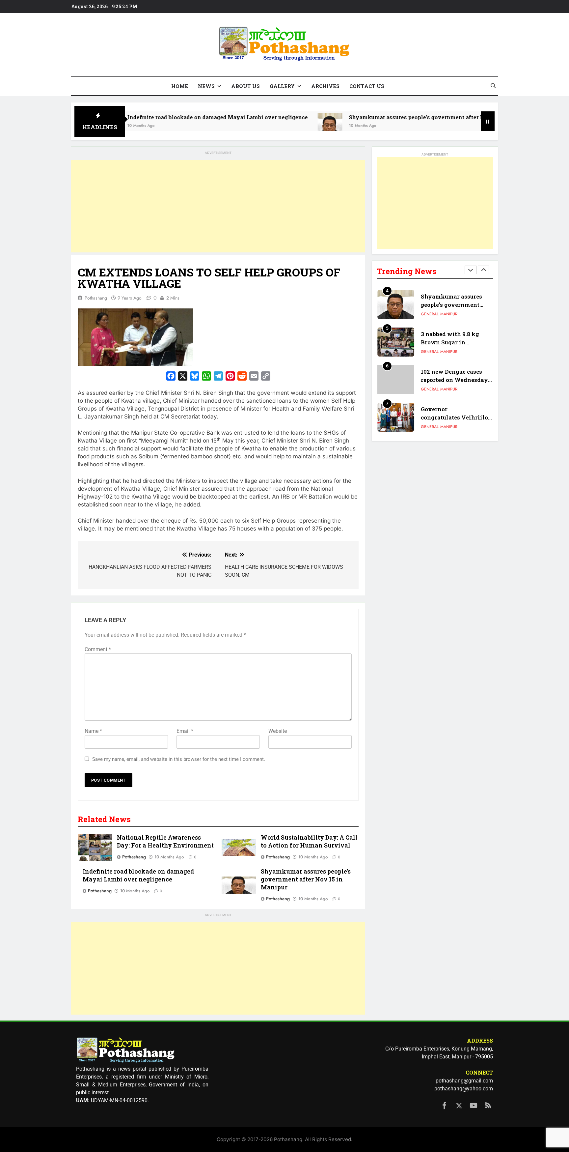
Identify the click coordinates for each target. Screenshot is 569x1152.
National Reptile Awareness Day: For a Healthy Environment (165, 841)
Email (184, 731)
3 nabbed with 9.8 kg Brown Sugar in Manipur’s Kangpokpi (451, 342)
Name (93, 731)
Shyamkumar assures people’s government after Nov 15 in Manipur (400, 117)
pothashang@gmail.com (464, 1081)
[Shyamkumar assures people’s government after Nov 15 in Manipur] (291, 125)
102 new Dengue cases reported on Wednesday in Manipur (454, 379)
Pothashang (96, 298)
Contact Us (366, 86)
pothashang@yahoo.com (463, 1088)
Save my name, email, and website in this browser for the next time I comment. (178, 759)
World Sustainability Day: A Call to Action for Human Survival (309, 841)
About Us (245, 86)
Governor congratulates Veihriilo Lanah (454, 417)
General (430, 314)
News (206, 86)
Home (179, 86)
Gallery (282, 86)
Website (277, 731)
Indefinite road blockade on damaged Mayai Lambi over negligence (178, 117)
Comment (98, 649)
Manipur (448, 314)
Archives (325, 86)
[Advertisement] (218, 206)
